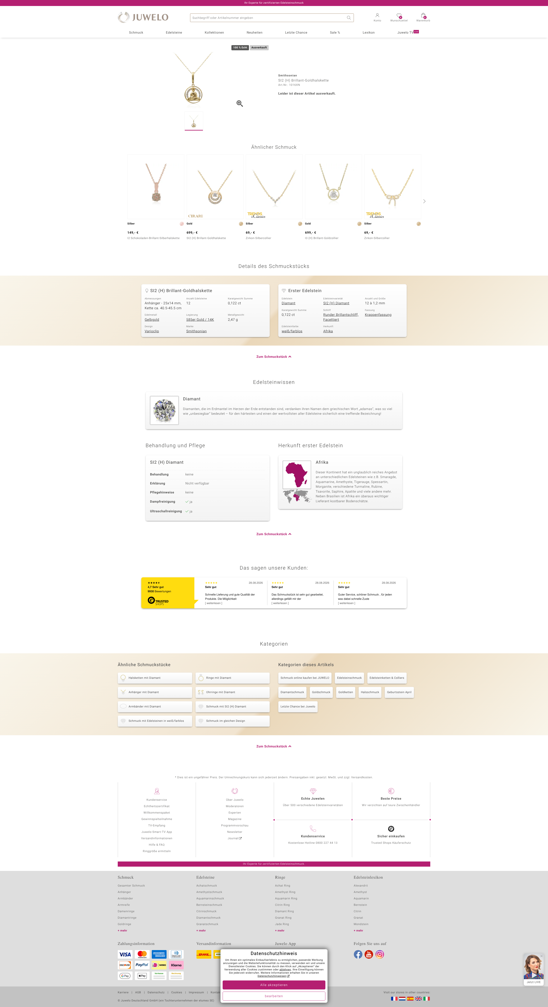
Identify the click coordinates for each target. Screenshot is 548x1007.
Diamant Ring (284, 911)
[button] (377, 18)
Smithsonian (196, 331)
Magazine (234, 819)
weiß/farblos (292, 331)
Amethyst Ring (285, 892)
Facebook (358, 954)
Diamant (288, 303)
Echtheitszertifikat (157, 806)
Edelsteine (174, 32)
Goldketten (345, 692)
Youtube (369, 954)
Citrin (358, 911)
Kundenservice (156, 800)
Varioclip (152, 331)
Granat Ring (283, 918)
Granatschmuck (208, 924)
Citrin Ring (282, 905)
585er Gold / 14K (200, 319)
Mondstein (361, 924)
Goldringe (124, 924)
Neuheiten (254, 32)
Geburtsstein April (399, 692)
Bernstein (360, 905)
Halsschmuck (370, 692)
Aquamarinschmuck (210, 899)
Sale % (335, 32)
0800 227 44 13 (327, 843)
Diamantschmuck (292, 692)
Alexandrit (361, 886)
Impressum (196, 993)
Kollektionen (214, 32)
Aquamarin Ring (286, 899)
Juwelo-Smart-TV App (156, 832)
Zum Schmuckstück (271, 357)
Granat (358, 918)
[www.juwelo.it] (426, 999)
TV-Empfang (156, 826)
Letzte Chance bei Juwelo (298, 707)
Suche (349, 18)
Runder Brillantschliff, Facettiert (341, 317)
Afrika (328, 331)
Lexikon (369, 32)
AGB (138, 993)
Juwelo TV (408, 32)
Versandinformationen (157, 838)
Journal (233, 838)
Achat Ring (282, 886)
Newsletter (235, 832)
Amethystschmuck (209, 892)
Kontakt (216, 993)
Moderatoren (235, 806)
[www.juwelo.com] (418, 999)
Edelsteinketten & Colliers (387, 678)
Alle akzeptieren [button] (274, 985)
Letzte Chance (296, 32)
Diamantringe (127, 918)
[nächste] (424, 201)
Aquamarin (361, 899)
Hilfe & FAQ (157, 845)
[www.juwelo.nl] (402, 999)
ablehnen (285, 970)
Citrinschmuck (207, 911)
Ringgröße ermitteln (157, 851)
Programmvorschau (235, 826)
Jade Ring (282, 924)
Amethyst (360, 892)
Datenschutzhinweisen (272, 976)
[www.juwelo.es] (410, 999)
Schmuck (136, 32)
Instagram (379, 954)
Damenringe (126, 911)
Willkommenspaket (156, 813)
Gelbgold (152, 319)
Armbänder (125, 899)
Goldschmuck (321, 692)
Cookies (176, 993)
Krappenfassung (378, 314)
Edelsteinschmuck (349, 678)
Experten (235, 813)
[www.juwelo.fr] (394, 999)
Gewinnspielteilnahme (156, 819)
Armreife (124, 905)
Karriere (123, 993)
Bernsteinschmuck (209, 905)
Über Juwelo (234, 800)
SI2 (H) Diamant (336, 303)
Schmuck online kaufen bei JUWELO (305, 678)
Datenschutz (156, 993)
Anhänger (124, 892)
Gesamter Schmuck (131, 886)
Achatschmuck (207, 886)
